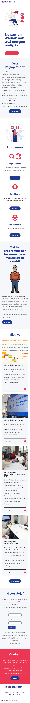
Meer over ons (15, 111)
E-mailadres (13, 620)
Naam (11, 612)
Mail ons (15, 678)
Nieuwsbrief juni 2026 (13, 365)
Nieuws (24, 692)
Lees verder (15, 178)
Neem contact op (12, 53)
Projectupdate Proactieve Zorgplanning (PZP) (14, 474)
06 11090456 (14, 670)
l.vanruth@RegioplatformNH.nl (16, 673)
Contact (19, 694)
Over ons (11, 694)
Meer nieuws (15, 581)
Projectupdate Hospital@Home (11, 542)
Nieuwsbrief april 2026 (13, 420)
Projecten (16, 692)
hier (6, 635)
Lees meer (7, 322)
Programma (7, 692)
